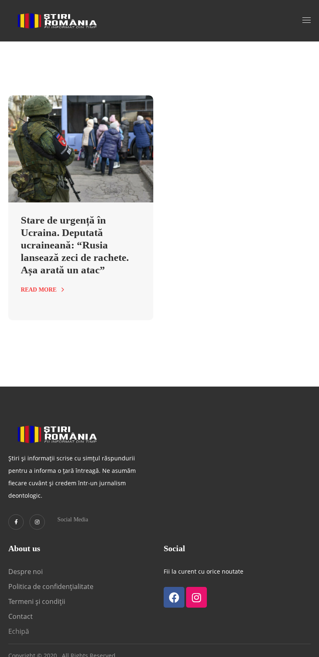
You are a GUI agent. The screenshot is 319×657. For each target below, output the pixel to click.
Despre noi (25, 571)
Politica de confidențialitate (50, 586)
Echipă (18, 631)
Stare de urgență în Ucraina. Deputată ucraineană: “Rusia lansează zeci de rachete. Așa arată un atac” (75, 244)
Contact (21, 616)
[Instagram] (37, 522)
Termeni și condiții (36, 601)
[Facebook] (174, 597)
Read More (38, 290)
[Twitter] (16, 522)
